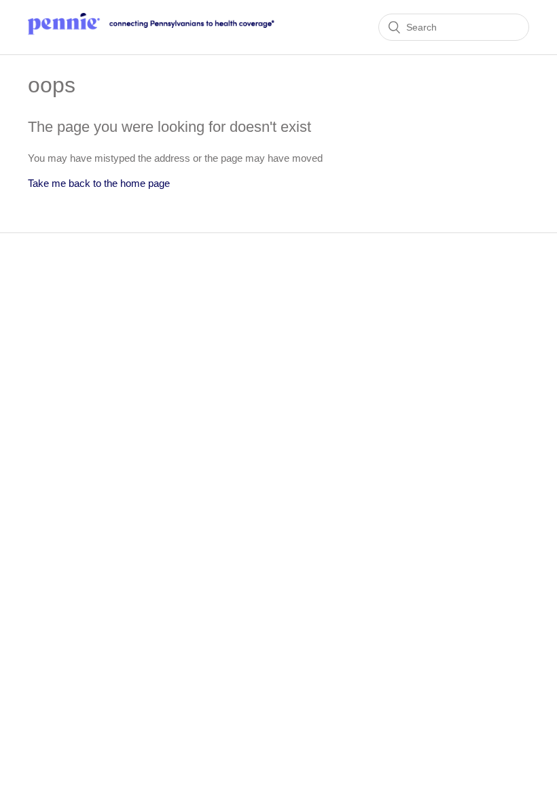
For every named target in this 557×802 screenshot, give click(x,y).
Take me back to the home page (99, 183)
